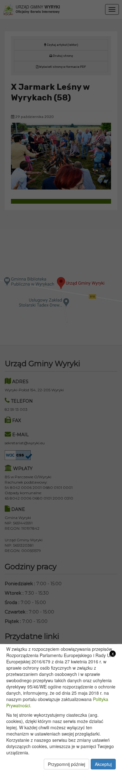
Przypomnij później (66, 764)
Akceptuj (103, 764)
